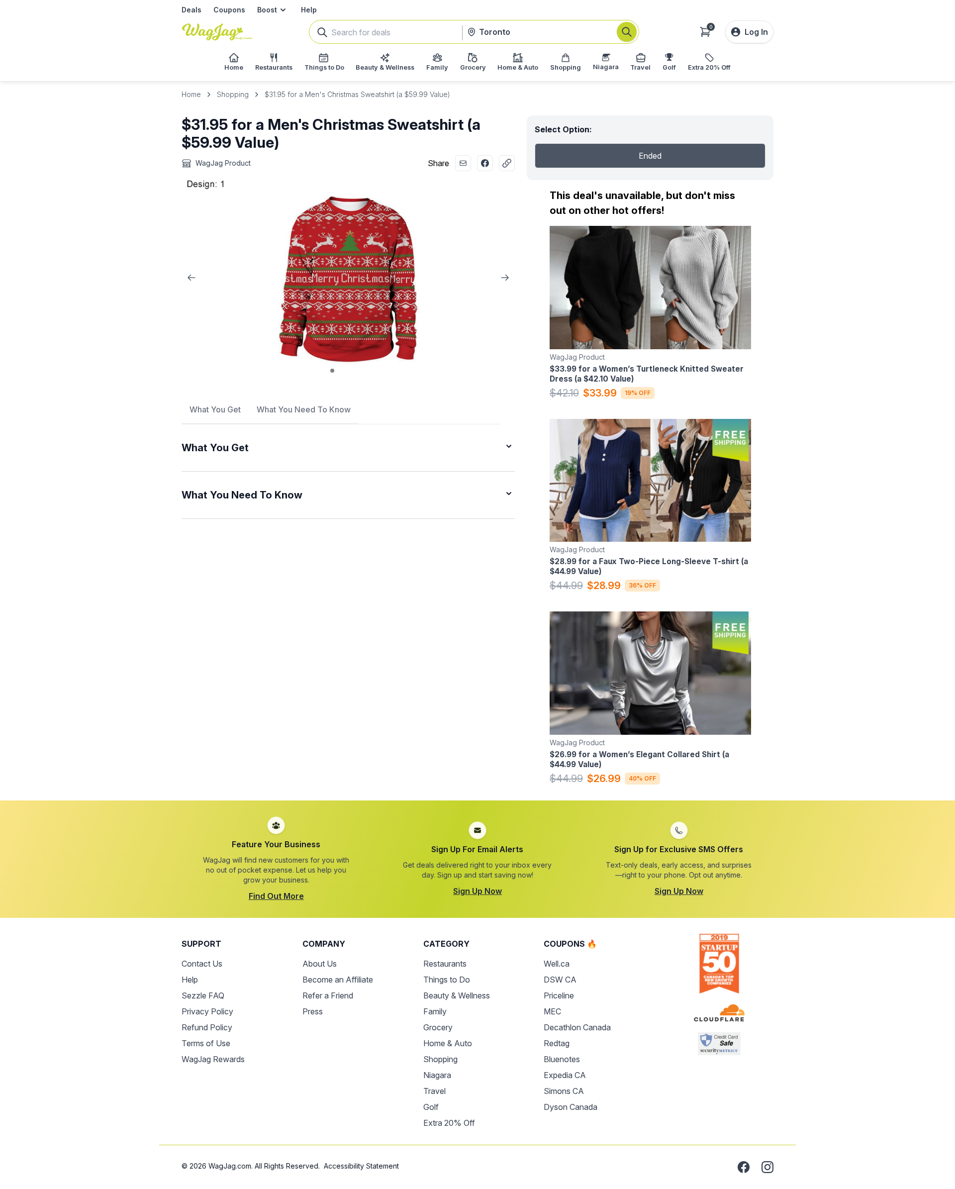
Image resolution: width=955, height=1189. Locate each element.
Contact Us (202, 964)
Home (191, 94)
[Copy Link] (507, 163)
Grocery (438, 1027)
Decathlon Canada (577, 1027)
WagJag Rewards (213, 1059)
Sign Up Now (477, 891)
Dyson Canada (570, 1107)
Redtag (557, 1043)
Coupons (229, 9)
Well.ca (557, 964)
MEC (552, 1011)
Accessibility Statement (361, 1166)
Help (309, 9)
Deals (191, 9)
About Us (319, 964)
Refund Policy (207, 1027)
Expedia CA (565, 1075)
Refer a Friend (327, 995)
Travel (434, 1091)
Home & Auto (447, 1043)
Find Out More (276, 896)
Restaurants (445, 964)
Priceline (559, 995)
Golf (431, 1107)
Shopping (233, 94)
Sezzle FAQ (203, 995)
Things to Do (446, 980)
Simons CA (564, 1091)
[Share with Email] (463, 163)
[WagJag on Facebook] (744, 1167)
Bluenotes (562, 1059)
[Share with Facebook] (485, 163)
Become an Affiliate (337, 980)
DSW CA (560, 980)
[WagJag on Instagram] (767, 1167)
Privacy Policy (207, 1011)
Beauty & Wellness (456, 995)
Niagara (437, 1075)
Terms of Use (206, 1043)
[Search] (627, 32)
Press (312, 1011)
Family (435, 1011)
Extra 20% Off (449, 1123)
